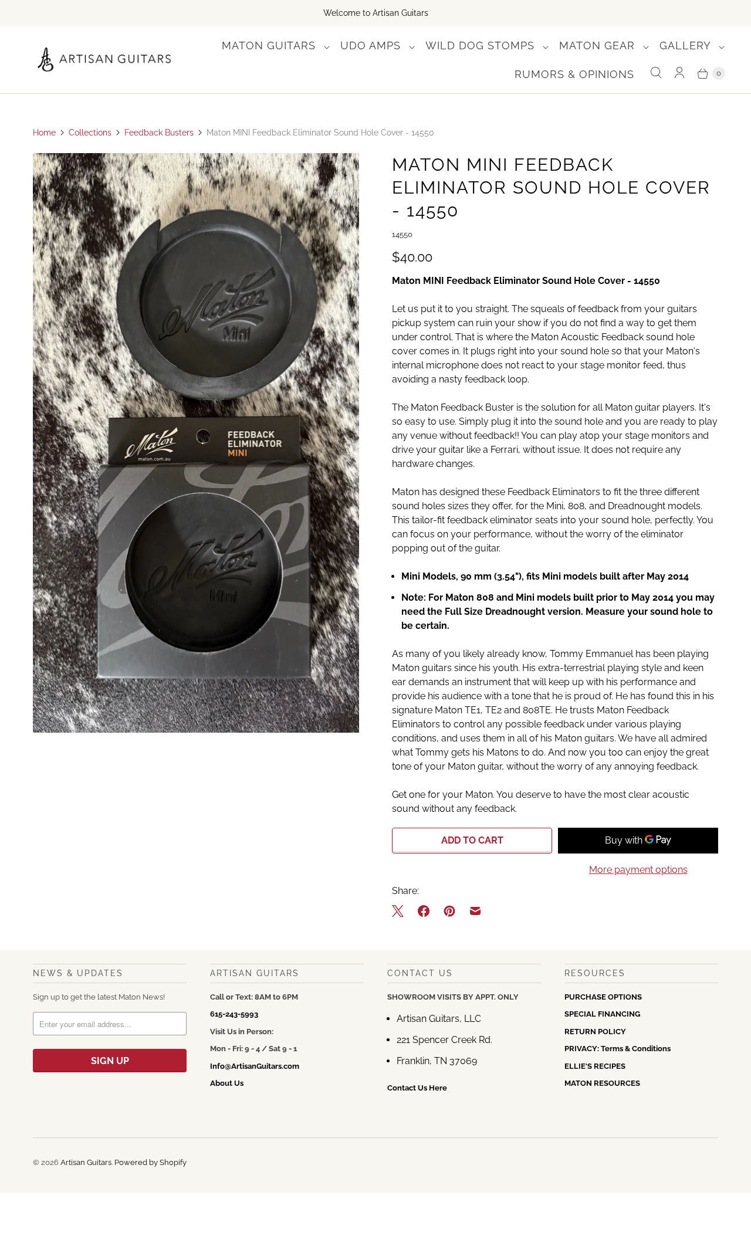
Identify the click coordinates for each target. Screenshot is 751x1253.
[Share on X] (401, 911)
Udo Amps (372, 45)
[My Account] (679, 73)
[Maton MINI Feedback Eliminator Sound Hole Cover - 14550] (196, 443)
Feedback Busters (159, 132)
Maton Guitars (270, 45)
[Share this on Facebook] (424, 911)
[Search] (656, 73)
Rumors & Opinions (574, 74)
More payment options (638, 869)
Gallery (686, 45)
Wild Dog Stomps (481, 45)
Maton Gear (598, 45)
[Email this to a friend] (475, 911)
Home (44, 132)
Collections (90, 132)
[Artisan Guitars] (105, 60)
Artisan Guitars (85, 1162)
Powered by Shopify (150, 1162)
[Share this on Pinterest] (449, 911)
